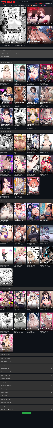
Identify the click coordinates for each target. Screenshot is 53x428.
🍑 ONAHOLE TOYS (34, 5)
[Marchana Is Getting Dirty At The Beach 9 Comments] (40, 35)
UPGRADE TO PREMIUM (39, 3)
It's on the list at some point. (6, 50)
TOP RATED (10, 5)
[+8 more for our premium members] (6, 343)
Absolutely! (3, 47)
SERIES (2, 5)
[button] (2, 25)
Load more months (26, 412)
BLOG (16, 5)
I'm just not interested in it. (5, 56)
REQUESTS (23, 5)
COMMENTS (28, 5)
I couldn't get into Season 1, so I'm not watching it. (10, 53)
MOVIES (19, 5)
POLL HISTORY (3, 59)
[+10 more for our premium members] (46, 117)
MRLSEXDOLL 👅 (42, 5)
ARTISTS (5, 5)
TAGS (14, 5)
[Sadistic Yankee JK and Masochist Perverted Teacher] (13, 25)
